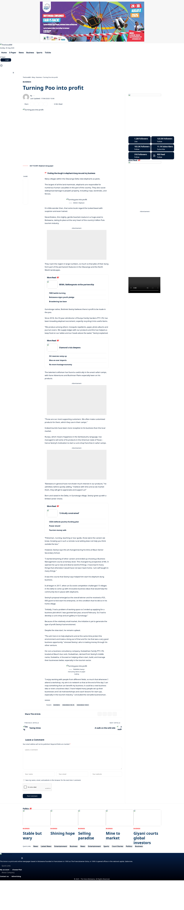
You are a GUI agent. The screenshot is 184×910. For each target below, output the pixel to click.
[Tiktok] (139, 155)
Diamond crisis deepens (69, 347)
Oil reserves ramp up (58, 356)
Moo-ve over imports (58, 360)
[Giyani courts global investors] (147, 818)
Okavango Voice (83, 705)
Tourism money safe (57, 530)
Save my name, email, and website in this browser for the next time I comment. (53, 780)
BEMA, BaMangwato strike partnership (76, 284)
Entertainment (60, 846)
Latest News (46, 846)
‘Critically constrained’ (69, 513)
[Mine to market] (120, 818)
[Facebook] (1, 72)
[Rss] (13, 72)
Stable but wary (32, 835)
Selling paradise (86, 835)
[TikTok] (11, 72)
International (65, 69)
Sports (106, 846)
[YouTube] (6, 72)
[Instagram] (8, 72)
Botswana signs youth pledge (61, 297)
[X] (3, 72)
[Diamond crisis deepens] (52, 348)
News (35, 846)
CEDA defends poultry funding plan (64, 522)
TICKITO (78, 69)
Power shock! (54, 526)
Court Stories (21, 69)
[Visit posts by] (26, 97)
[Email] (36, 104)
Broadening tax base (58, 301)
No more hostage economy (60, 364)
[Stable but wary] (36, 818)
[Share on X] (32, 104)
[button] (92, 63)
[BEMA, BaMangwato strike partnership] (52, 285)
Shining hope (62, 833)
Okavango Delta (68, 705)
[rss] (162, 155)
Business (27, 82)
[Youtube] (162, 147)
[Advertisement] (76, 245)
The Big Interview (38, 69)
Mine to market (113, 835)
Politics (129, 846)
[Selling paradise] (92, 818)
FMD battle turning (57, 293)
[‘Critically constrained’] (52, 513)
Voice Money (8, 69)
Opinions (53, 69)
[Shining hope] (64, 818)
